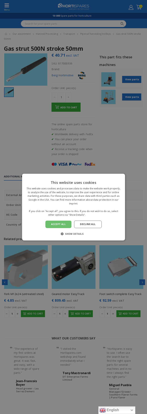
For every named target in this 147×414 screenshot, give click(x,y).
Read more (92, 214)
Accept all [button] (58, 224)
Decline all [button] (88, 224)
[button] (73, 234)
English (112, 410)
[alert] (73, 207)
